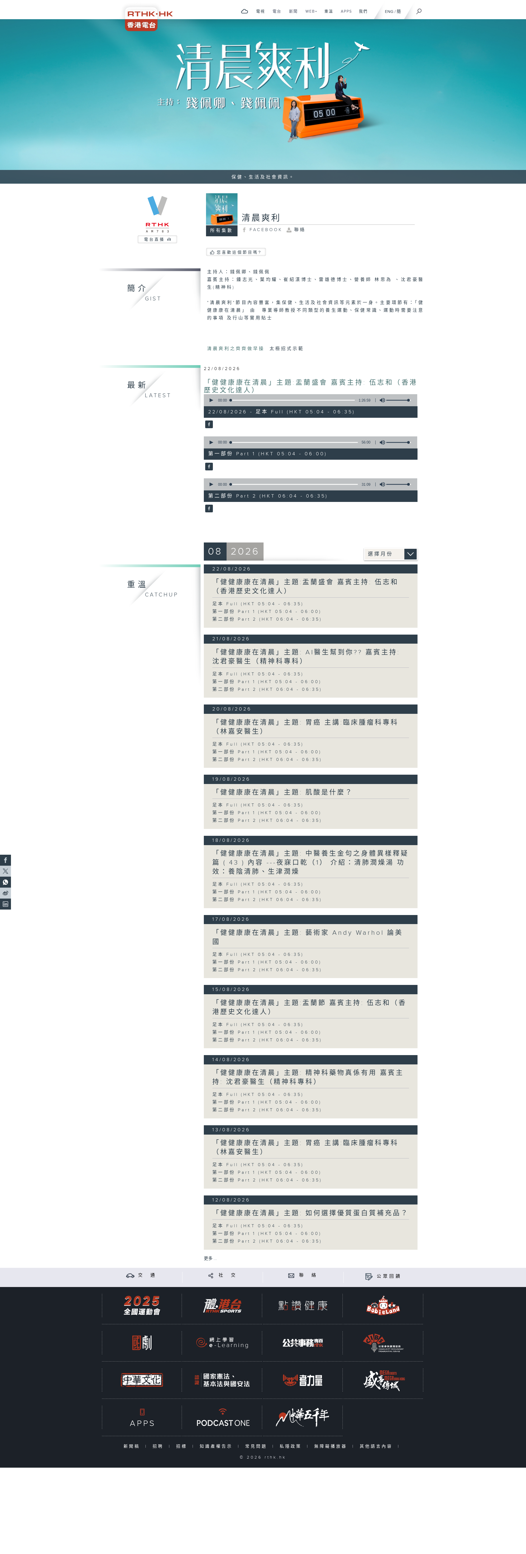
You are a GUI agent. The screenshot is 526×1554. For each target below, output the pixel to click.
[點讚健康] (303, 1305)
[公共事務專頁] (303, 1342)
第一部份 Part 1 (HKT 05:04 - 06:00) (267, 611)
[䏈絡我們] (291, 1275)
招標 (183, 1446)
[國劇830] (142, 1342)
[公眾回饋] (369, 1276)
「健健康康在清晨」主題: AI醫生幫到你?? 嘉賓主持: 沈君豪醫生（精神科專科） (306, 657)
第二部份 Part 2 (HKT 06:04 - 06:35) (267, 619)
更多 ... (210, 1258)
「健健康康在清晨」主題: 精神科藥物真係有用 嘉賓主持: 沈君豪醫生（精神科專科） (308, 1077)
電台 (274, 14)
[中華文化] (142, 1380)
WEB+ (309, 14)
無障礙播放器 (332, 1446)
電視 (258, 14)
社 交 (228, 1275)
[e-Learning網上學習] (222, 1342)
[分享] (211, 1275)
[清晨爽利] (208, 425)
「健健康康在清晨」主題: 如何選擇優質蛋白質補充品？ (310, 1213)
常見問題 (257, 1446)
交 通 (147, 1275)
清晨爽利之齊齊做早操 (237, 348)
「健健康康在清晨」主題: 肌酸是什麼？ (282, 792)
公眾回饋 (389, 1276)
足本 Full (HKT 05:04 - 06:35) (258, 604)
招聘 (159, 1446)
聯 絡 (308, 1275)
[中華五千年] (303, 1417)
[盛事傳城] (383, 1380)
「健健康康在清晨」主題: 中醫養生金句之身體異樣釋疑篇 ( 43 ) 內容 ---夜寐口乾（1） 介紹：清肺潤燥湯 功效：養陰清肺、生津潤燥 (310, 863)
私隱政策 (292, 1446)
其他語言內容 (377, 1446)
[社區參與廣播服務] (383, 1342)
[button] (211, 400)
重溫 (326, 14)
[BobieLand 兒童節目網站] (383, 1305)
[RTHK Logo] (145, 15)
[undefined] (244, 11)
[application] (308, 400)
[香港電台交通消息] (130, 1275)
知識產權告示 (217, 1446)
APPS (344, 14)
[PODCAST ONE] (222, 1417)
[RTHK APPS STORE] (142, 1417)
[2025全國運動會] (142, 1305)
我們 (361, 14)
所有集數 (221, 230)
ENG (389, 11)
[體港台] (222, 1305)
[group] (380, 400)
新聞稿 (133, 1446)
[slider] (398, 400)
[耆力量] (303, 1380)
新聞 (291, 14)
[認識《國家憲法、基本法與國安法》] (222, 1380)
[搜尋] (419, 9)
